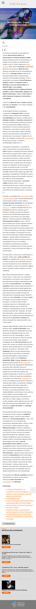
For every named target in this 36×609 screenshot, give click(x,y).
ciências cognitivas (9, 198)
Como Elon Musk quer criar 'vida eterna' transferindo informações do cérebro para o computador (19, 517)
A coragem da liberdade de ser (15, 489)
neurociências (24, 196)
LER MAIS (6, 547)
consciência (29, 138)
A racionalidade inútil (12, 498)
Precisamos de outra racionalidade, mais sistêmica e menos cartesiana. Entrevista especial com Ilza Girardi (18, 494)
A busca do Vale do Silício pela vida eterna (19, 505)
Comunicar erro (8, 523)
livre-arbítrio (24, 362)
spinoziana (25, 378)
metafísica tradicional (26, 259)
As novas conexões (12, 507)
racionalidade (7, 482)
